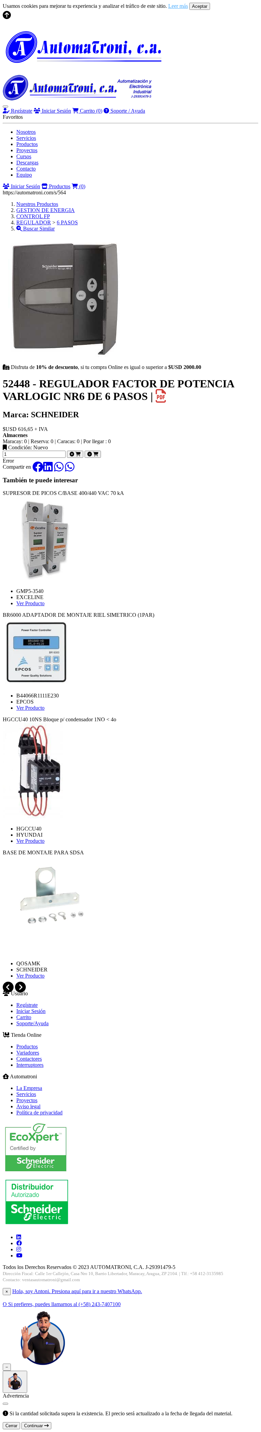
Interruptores (30, 1065)
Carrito (90, 111)
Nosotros (26, 132)
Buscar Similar (38, 228)
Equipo (24, 175)
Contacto (26, 169)
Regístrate (21, 111)
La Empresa (29, 1088)
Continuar (34, 1425)
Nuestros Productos (37, 204)
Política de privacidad (39, 1112)
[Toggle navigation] (5, 107)
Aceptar (199, 6)
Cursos (23, 156)
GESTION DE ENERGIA (45, 210)
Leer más (178, 6)
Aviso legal (28, 1106)
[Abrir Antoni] (15, 1382)
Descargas (27, 162)
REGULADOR (33, 222)
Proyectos (26, 150)
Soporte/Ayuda (32, 1023)
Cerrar (11, 1425)
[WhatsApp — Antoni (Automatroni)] (42, 1367)
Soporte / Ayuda (127, 111)
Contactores (29, 1059)
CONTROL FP (33, 216)
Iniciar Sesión (55, 111)
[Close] (5, 1404)
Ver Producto (30, 603)
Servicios (26, 138)
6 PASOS (67, 222)
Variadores (27, 1053)
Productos (27, 144)
